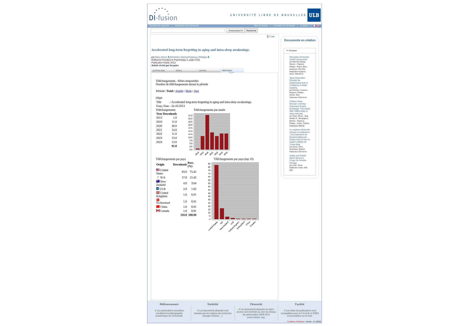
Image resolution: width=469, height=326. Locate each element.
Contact (304, 25)
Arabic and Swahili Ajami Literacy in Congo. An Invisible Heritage (297, 159)
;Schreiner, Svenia (178, 57)
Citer (272, 36)
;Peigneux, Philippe (197, 57)
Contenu (202, 70)
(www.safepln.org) (256, 317)
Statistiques (227, 70)
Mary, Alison (161, 57)
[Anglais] (318, 25)
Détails (179, 70)
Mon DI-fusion (261, 25)
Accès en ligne (159, 70)
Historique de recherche (187, 25)
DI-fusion (293, 50)
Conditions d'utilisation (295, 322)
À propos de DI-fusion (284, 25)
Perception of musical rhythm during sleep (299, 58)
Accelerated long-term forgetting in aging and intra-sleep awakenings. (200, 49)
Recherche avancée (159, 25)
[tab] (300, 50)
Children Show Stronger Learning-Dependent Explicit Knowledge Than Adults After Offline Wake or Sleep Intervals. (299, 107)
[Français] (314, 25)
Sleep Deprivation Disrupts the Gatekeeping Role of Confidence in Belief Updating (298, 83)
